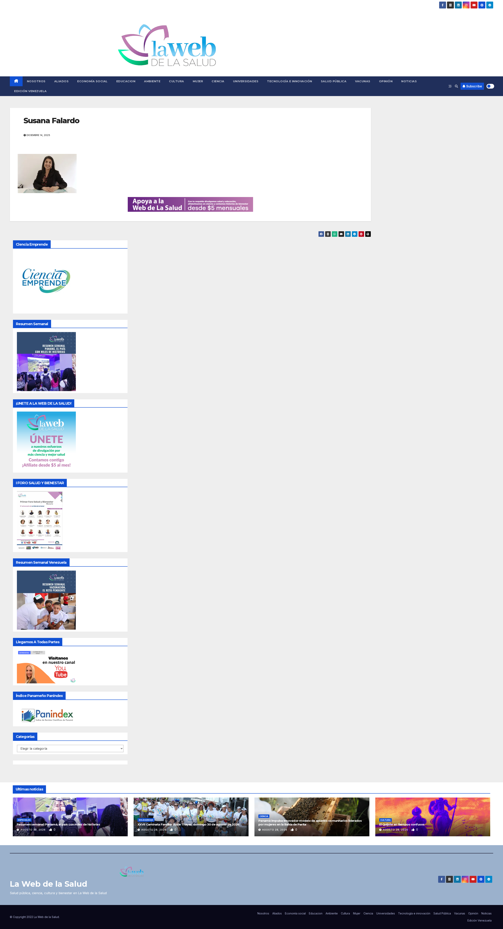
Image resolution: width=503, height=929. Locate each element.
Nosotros (36, 81)
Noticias (409, 81)
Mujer (198, 81)
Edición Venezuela (30, 91)
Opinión (386, 81)
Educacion (126, 81)
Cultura (176, 81)
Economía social (92, 81)
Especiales (24, 820)
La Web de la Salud (48, 884)
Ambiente (152, 81)
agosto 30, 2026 (33, 829)
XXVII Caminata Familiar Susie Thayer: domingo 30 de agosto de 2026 (189, 824)
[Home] (16, 81)
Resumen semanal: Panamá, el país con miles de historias (58, 824)
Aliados (61, 81)
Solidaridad (146, 820)
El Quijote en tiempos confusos (402, 824)
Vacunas (362, 81)
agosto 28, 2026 (154, 829)
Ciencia (218, 81)
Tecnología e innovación (289, 81)
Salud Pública (334, 81)
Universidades (246, 81)
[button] (456, 86)
